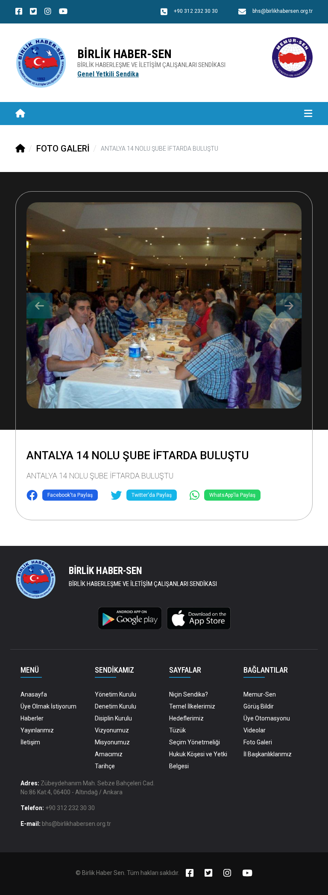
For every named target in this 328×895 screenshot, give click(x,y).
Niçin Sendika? (188, 694)
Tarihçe (105, 766)
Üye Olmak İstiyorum (48, 706)
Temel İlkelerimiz (192, 706)
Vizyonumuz (112, 730)
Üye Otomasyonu (266, 718)
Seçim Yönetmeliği (194, 742)
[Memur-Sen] (292, 57)
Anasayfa (33, 694)
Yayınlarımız (37, 730)
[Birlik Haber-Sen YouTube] (63, 12)
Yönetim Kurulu (115, 694)
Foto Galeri (257, 742)
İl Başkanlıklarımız (267, 754)
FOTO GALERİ (63, 148)
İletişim (30, 742)
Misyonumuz (112, 742)
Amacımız (109, 754)
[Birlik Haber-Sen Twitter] (33, 12)
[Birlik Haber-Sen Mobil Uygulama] (130, 617)
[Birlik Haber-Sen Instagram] (47, 12)
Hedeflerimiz (186, 718)
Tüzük (177, 730)
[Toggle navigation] (308, 113)
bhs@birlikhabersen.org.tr (76, 823)
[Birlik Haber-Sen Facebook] (18, 12)
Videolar (254, 730)
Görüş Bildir (258, 706)
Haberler (32, 718)
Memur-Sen (259, 694)
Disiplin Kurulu (113, 718)
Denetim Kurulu (115, 706)
